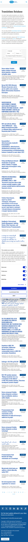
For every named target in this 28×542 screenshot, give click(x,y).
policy (14, 38)
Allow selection (14, 292)
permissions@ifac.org (10, 526)
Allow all (14, 288)
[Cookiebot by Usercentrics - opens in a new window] (21, 245)
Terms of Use (14, 524)
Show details (21, 284)
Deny (14, 295)
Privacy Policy (22, 524)
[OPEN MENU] (1, 2)
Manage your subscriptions (7, 514)
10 (18, 492)
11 (20, 492)
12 (22, 492)
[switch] (25, 271)
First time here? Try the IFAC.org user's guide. (11, 518)
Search (26, 2)
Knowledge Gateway (16, 30)
